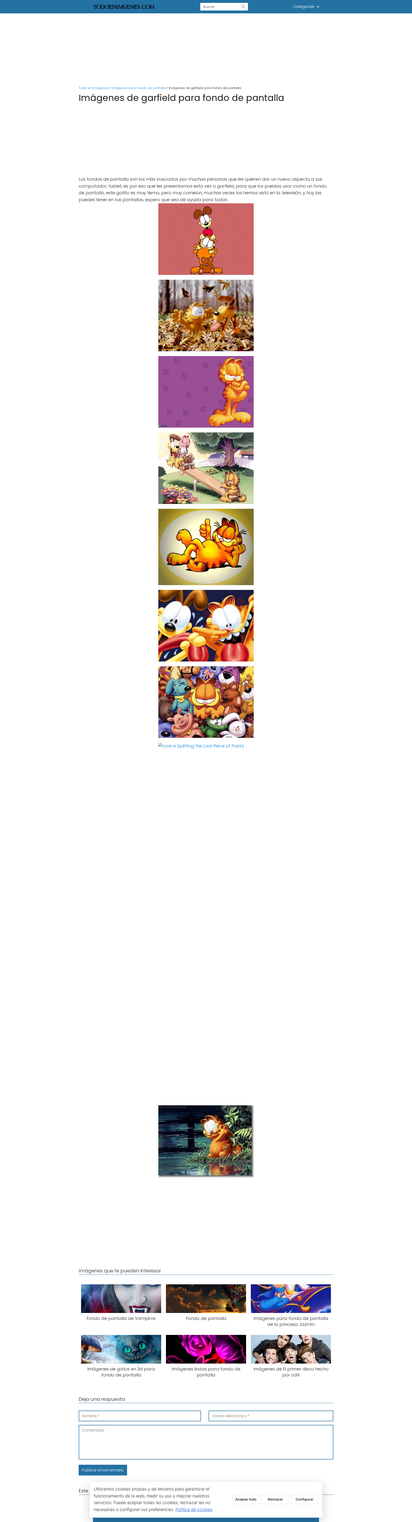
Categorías (303, 6)
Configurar (305, 1499)
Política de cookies (193, 1509)
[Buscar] (243, 6)
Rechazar (275, 1499)
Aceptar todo (246, 1499)
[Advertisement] (206, 48)
